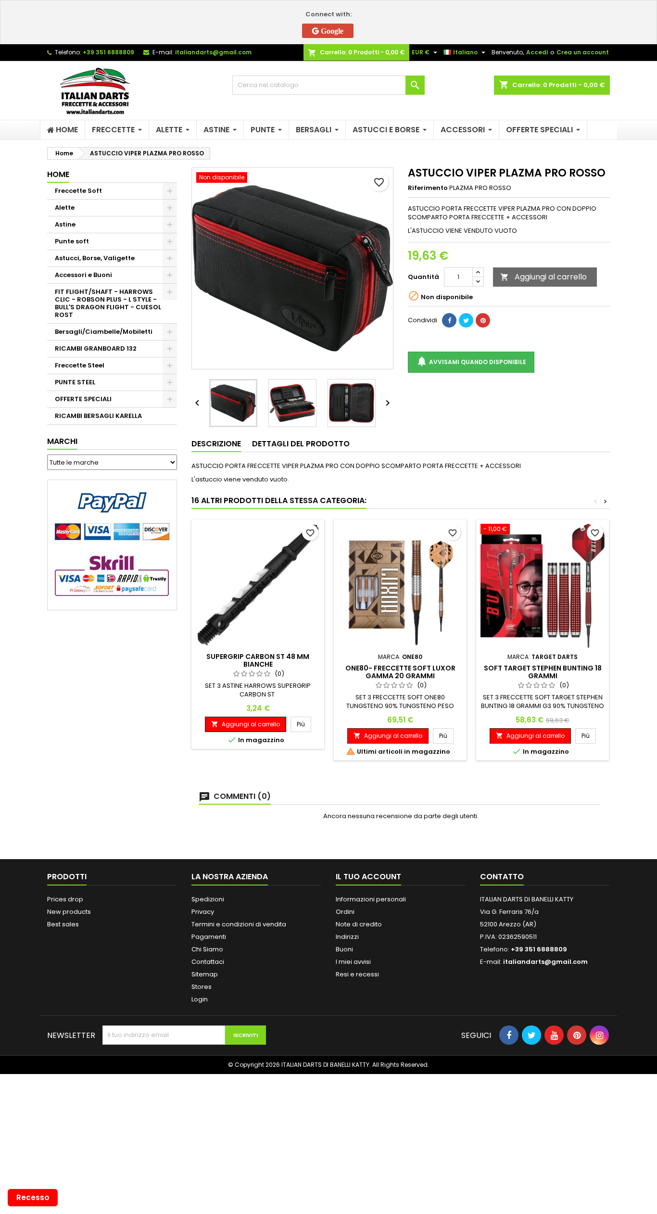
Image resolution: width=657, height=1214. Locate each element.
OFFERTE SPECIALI (83, 399)
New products (69, 911)
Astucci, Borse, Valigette (95, 258)
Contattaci (207, 961)
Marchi (62, 441)
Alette (65, 207)
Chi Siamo (207, 949)
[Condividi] (449, 320)
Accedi (537, 52)
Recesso (33, 1197)
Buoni (344, 949)
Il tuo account (368, 876)
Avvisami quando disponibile (471, 361)
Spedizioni (207, 899)
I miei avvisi (353, 961)
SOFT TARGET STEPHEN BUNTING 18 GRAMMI (543, 672)
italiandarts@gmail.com (213, 52)
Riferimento (428, 188)
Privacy (202, 911)
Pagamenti (208, 936)
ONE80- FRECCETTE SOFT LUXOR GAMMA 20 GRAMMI (400, 672)
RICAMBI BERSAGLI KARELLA (98, 415)
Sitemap (204, 974)
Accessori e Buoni (83, 274)
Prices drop (65, 899)
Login (199, 999)
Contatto (502, 876)
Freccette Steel (79, 365)
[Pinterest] (483, 320)
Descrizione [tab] (216, 443)
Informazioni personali (371, 899)
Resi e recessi (357, 974)
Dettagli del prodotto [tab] (301, 443)
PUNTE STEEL (75, 382)
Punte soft (72, 241)
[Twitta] (466, 320)
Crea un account (582, 52)
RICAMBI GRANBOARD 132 (96, 348)
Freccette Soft (78, 190)
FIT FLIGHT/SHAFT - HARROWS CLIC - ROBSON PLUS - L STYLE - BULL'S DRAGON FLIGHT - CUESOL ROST (108, 303)
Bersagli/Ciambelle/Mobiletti (103, 331)
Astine (65, 224)
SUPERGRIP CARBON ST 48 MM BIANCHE (257, 660)
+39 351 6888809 (108, 52)
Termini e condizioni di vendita (238, 924)
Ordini (345, 911)
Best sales (63, 924)
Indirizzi (347, 936)
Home (58, 174)
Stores (201, 986)
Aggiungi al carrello (543, 276)
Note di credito (359, 924)
